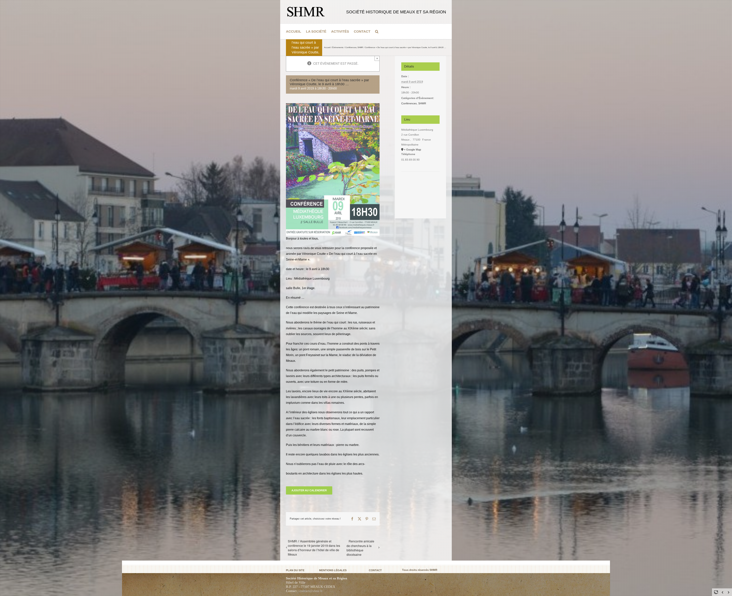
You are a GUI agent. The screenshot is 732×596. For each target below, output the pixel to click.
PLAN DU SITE (295, 570)
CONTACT (375, 570)
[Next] (728, 592)
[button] (376, 31)
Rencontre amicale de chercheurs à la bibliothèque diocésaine (360, 548)
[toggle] (716, 592)
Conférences (409, 103)
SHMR (422, 103)
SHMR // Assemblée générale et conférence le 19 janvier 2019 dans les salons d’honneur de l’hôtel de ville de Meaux (314, 548)
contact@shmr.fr (311, 591)
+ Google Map (412, 149)
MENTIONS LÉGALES (333, 570)
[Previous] (722, 592)
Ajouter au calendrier (309, 490)
